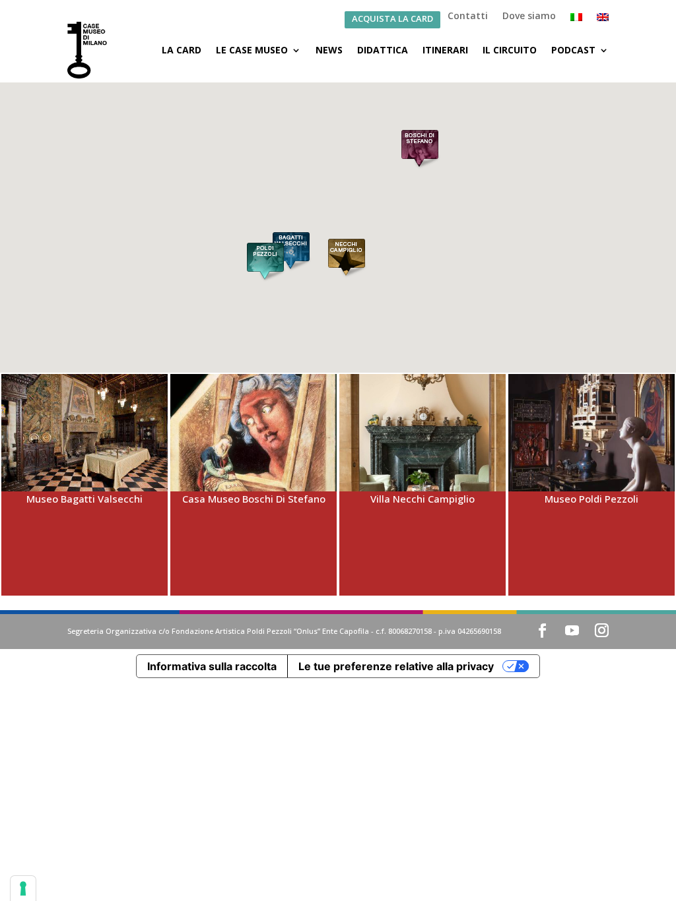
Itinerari (445, 50)
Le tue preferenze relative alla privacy (396, 666)
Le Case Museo (252, 50)
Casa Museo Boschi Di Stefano (253, 498)
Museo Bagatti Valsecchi (84, 498)
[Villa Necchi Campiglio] (422, 433)
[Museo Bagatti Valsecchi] (84, 433)
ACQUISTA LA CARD (392, 19)
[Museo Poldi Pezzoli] (591, 433)
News (329, 50)
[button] (419, 150)
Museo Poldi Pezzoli (591, 498)
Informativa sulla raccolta (212, 666)
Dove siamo (529, 16)
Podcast (573, 50)
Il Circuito (510, 50)
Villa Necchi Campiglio (422, 498)
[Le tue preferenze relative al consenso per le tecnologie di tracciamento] (23, 888)
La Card (181, 50)
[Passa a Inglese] (603, 19)
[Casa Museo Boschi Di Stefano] (253, 433)
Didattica (382, 50)
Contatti (468, 16)
